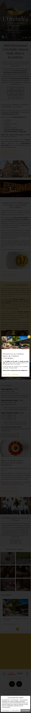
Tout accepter (25, 710)
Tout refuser (5, 710)
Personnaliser (15, 710)
